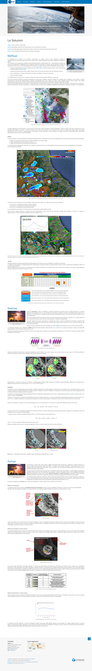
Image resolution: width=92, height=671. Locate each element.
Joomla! (9, 660)
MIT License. (35, 661)
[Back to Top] (89, 638)
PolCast (12, 461)
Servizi (19, 1)
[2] (68, 394)
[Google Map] (36, 646)
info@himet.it (12, 650)
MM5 (40, 68)
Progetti (32, 1)
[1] (19, 332)
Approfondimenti (47, 1)
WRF (38, 68)
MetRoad (10, 47)
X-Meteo (9, 45)
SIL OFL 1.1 (22, 663)
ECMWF (20, 69)
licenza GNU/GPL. (27, 660)
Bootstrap (9, 661)
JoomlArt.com (32, 658)
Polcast (9, 51)
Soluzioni (25, 1)
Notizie (39, 1)
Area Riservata (66, 1)
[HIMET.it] (11, 2)
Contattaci (57, 1)
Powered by (78, 660)
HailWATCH (57, 325)
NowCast (9, 49)
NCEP (24, 69)
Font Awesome (10, 663)
